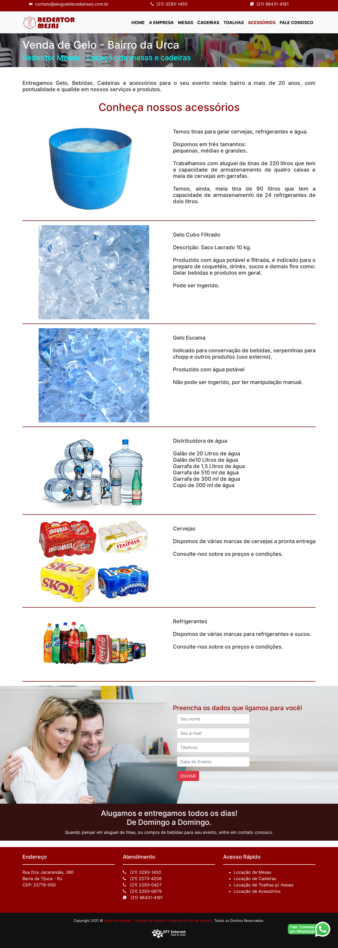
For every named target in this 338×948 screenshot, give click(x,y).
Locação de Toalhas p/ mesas (263, 884)
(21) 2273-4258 (145, 878)
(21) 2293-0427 (145, 884)
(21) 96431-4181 (272, 4)
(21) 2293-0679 (145, 891)
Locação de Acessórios (257, 891)
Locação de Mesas (252, 872)
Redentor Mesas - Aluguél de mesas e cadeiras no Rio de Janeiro (158, 920)
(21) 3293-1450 (171, 4)
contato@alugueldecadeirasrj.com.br (72, 4)
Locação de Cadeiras (255, 878)
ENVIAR (188, 776)
